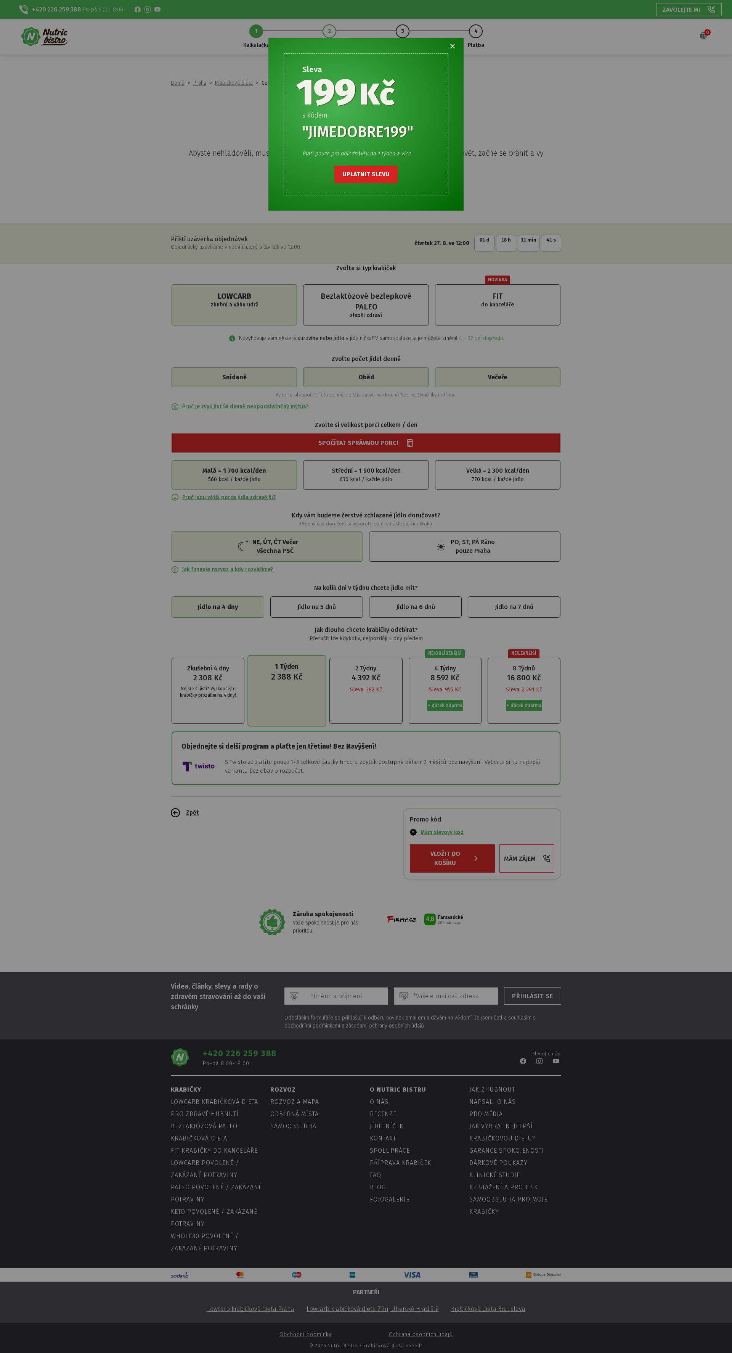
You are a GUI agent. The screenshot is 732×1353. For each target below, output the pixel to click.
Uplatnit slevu (366, 174)
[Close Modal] (452, 46)
